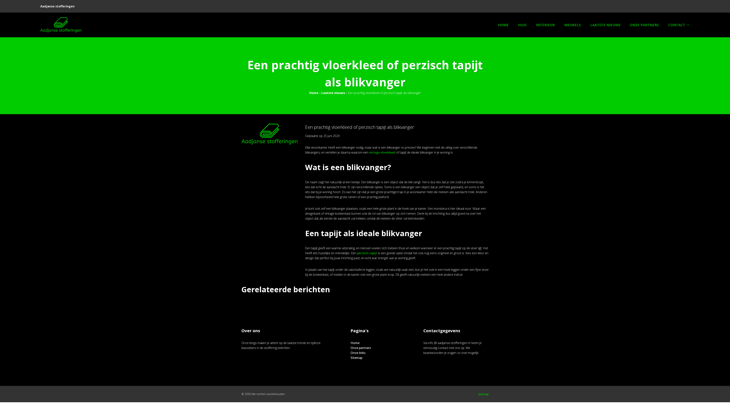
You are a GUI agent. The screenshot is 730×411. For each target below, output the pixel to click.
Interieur (545, 25)
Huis (522, 25)
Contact (676, 25)
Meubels (572, 25)
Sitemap (356, 358)
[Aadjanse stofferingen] (60, 25)
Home (503, 25)
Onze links (358, 353)
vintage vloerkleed (382, 152)
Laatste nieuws (605, 25)
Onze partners (644, 25)
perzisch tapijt (367, 253)
